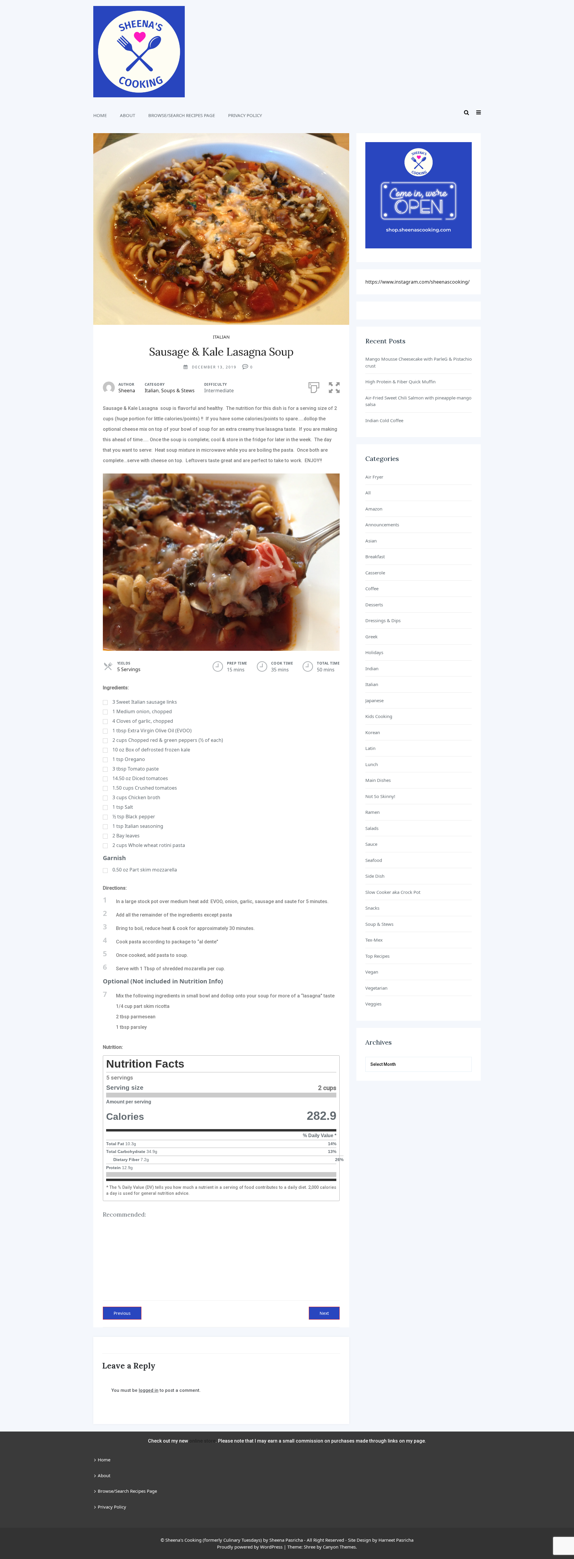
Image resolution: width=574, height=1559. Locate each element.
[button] (334, 386)
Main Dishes (378, 780)
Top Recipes (377, 956)
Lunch (371, 764)
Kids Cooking (378, 716)
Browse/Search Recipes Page (181, 115)
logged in (148, 1390)
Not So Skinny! (380, 796)
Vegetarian (376, 988)
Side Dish (374, 876)
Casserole (375, 573)
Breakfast (375, 556)
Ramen (372, 812)
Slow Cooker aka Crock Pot (392, 892)
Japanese (374, 700)
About (127, 115)
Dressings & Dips (383, 620)
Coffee (371, 588)
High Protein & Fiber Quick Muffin (400, 382)
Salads (371, 828)
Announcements (382, 525)
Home (100, 115)
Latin (370, 748)
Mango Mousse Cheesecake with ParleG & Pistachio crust (418, 362)
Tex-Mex (374, 940)
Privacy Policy (245, 115)
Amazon (373, 509)
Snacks (372, 908)
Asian (371, 541)
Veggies (373, 1004)
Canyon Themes (339, 1547)
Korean (372, 732)
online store (202, 1441)
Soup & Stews (379, 924)
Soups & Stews (178, 390)
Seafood (373, 860)
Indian (371, 668)
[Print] (314, 386)
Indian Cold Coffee (384, 420)
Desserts (374, 605)
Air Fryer (374, 477)
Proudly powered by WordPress (250, 1547)
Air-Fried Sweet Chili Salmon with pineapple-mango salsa (418, 401)
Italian (221, 337)
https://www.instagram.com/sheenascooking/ (417, 282)
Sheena (126, 390)
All (368, 493)
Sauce (371, 844)
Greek (371, 636)
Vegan (371, 972)
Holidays (374, 652)
